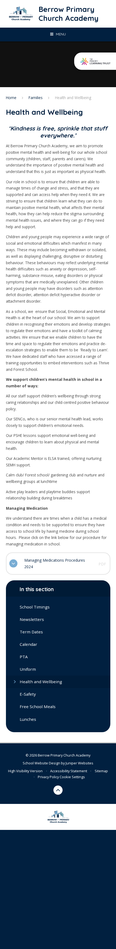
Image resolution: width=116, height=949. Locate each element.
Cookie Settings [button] (72, 776)
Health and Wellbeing (73, 97)
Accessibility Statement (68, 770)
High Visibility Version (25, 770)
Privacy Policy (48, 776)
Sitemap (101, 770)
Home (11, 97)
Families (36, 97)
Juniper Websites (79, 763)
